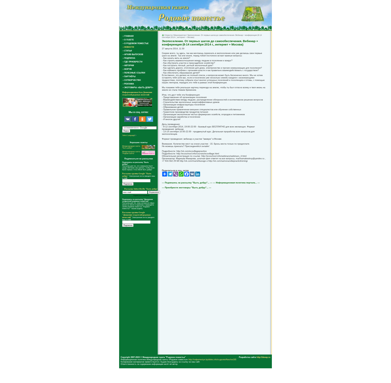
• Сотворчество (132, 80)
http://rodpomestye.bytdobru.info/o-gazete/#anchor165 (212, 359)
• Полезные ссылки (134, 73)
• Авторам (128, 65)
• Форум (127, 69)
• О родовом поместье (136, 43)
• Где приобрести (132, 62)
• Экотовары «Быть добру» (138, 87)
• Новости (128, 47)
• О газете (128, 40)
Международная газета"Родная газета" (131, 152)
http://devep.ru (263, 357)
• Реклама (128, 84)
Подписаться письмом (141, 195)
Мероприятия (180, 35)
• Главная (128, 36)
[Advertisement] (140, 291)
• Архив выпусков (133, 54)
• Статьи (127, 51)
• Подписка (129, 58)
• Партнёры (129, 76)
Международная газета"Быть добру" (131, 147)
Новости (168, 35)
